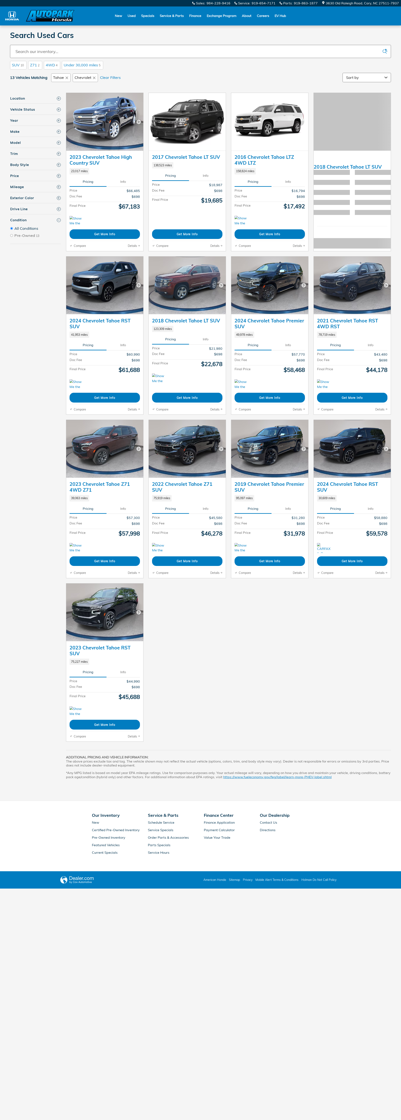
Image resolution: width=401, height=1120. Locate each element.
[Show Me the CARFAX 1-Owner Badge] (77, 221)
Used (132, 16)
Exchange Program (221, 16)
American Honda (214, 880)
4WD (51, 65)
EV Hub (280, 16)
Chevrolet (83, 77)
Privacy (248, 880)
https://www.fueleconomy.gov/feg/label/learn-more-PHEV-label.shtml (277, 777)
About (246, 16)
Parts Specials (159, 845)
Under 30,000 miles (82, 65)
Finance (195, 16)
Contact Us (268, 822)
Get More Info (104, 234)
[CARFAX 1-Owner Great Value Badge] (325, 548)
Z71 (34, 65)
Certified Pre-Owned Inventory (116, 830)
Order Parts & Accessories (168, 837)
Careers (263, 16)
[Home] (12, 16)
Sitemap (234, 880)
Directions (267, 830)
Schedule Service (161, 822)
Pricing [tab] (88, 181)
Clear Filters (110, 77)
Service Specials (160, 830)
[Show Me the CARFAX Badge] (242, 221)
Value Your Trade (217, 837)
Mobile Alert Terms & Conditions (276, 880)
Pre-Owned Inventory (108, 837)
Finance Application (219, 822)
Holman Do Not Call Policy (318, 880)
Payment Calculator (219, 830)
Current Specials (105, 852)
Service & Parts (172, 16)
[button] (105, 171)
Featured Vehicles (106, 845)
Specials (147, 16)
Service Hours (158, 852)
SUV (18, 65)
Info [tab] (123, 181)
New (118, 16)
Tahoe (58, 77)
